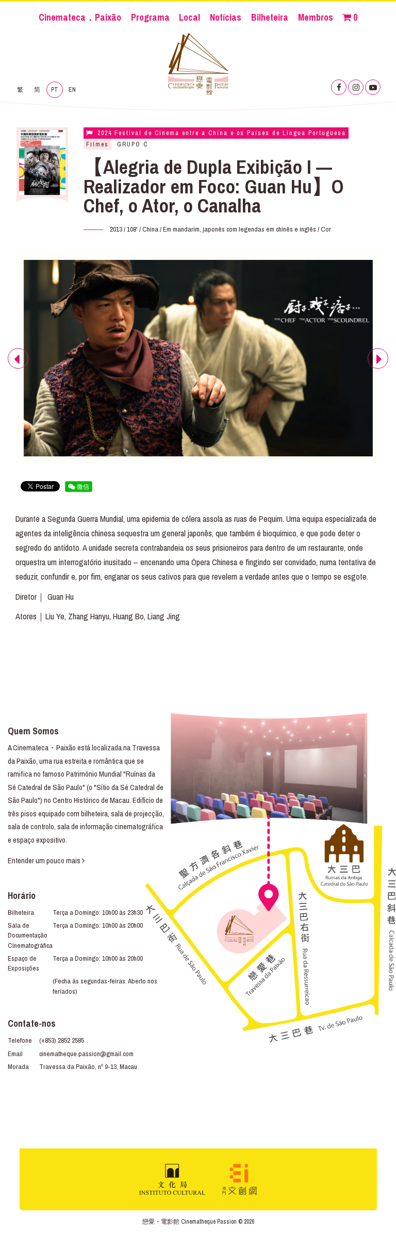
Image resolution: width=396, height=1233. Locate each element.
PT (54, 90)
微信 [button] (82, 486)
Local (189, 17)
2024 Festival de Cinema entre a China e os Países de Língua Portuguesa (220, 133)
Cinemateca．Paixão (80, 17)
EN (72, 90)
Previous (18, 368)
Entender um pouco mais (45, 860)
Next (378, 368)
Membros (315, 17)
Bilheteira (269, 17)
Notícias (225, 17)
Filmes (97, 144)
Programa (150, 17)
